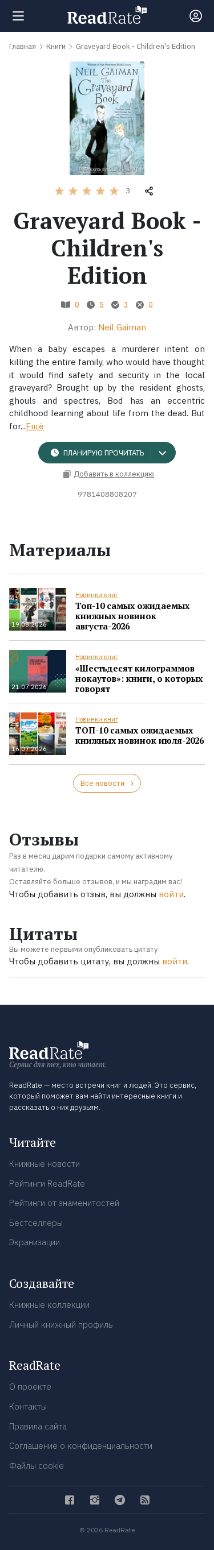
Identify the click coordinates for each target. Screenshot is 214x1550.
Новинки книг (96, 595)
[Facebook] (69, 1500)
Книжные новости (44, 1163)
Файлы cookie (36, 1465)
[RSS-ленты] (145, 1500)
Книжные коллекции (49, 1304)
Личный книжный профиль (61, 1324)
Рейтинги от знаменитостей (64, 1202)
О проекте (30, 1386)
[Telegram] (120, 1500)
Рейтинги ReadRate (47, 1183)
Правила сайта (38, 1426)
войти (171, 894)
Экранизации (34, 1242)
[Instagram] (95, 1500)
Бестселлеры (36, 1222)
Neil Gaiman (122, 327)
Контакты (28, 1406)
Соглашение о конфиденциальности (80, 1445)
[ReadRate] (107, 15)
